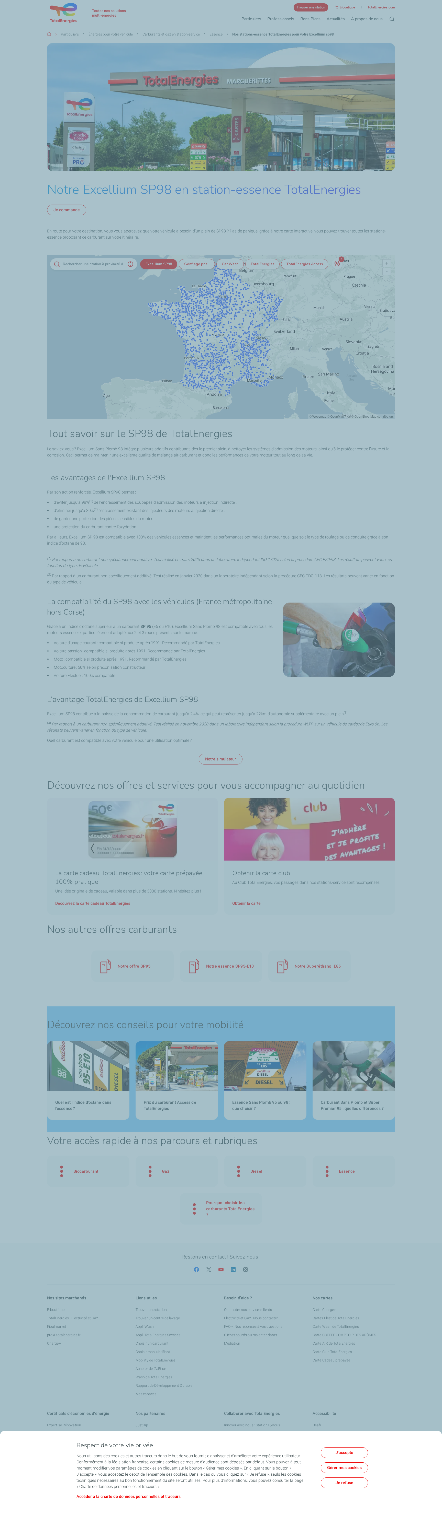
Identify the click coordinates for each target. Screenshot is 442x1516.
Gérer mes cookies (344, 1467)
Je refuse (344, 1482)
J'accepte (344, 1452)
